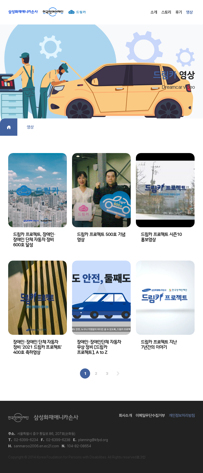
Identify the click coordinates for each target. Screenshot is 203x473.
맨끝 (118, 373)
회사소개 (125, 415)
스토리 (166, 12)
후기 (179, 12)
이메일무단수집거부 (150, 415)
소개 (154, 12)
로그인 (140, 457)
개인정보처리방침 (182, 415)
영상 (189, 12)
